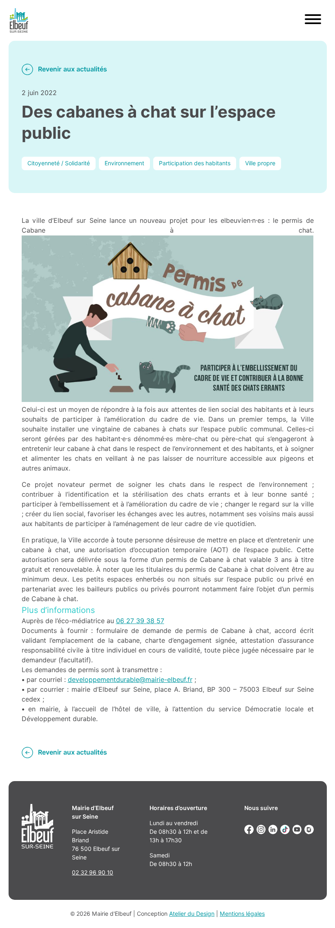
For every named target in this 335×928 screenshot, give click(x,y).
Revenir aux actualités (72, 69)
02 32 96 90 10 (92, 872)
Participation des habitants (194, 163)
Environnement (124, 163)
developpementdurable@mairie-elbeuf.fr (130, 680)
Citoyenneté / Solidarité (58, 163)
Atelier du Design (191, 913)
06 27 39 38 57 (140, 621)
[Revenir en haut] (317, 910)
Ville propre (260, 163)
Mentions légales (242, 913)
